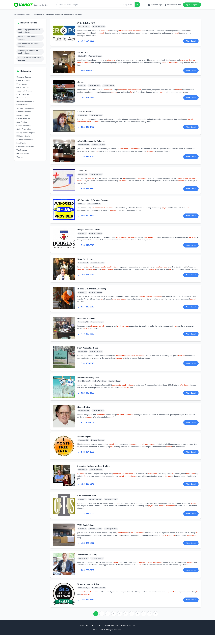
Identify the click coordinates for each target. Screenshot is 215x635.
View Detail (191, 41)
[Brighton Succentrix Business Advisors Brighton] (64, 475)
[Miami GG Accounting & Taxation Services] (64, 210)
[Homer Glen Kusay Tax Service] (64, 269)
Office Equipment (23, 87)
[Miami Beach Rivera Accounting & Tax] (64, 594)
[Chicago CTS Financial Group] (64, 505)
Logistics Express (23, 115)
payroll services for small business (27, 38)
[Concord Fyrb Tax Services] (64, 121)
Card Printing (21, 122)
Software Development (25, 108)
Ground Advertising (23, 126)
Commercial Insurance (25, 146)
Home (28, 15)
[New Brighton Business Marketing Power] (64, 387)
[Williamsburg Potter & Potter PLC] (64, 32)
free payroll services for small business (29, 58)
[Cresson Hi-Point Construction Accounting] (64, 298)
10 (150, 614)
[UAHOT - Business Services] (23, 4)
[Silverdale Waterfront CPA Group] (64, 564)
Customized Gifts (23, 119)
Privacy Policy (96, 625)
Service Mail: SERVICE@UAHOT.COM (119, 625)
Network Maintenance (25, 101)
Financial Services (23, 112)
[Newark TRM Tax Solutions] (64, 535)
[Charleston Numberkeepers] (64, 446)
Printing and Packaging (25, 133)
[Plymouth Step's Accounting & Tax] (64, 357)
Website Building (22, 105)
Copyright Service (23, 98)
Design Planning (22, 153)
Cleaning (19, 157)
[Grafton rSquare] (64, 91)
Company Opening (23, 77)
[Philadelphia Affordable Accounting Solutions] (64, 151)
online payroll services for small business (28, 52)
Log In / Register (192, 5)
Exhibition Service (23, 136)
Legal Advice (21, 143)
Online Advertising (23, 129)
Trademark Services (24, 91)
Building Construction (24, 140)
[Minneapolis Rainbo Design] (64, 416)
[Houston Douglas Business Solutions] (64, 239)
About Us (84, 625)
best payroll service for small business (29, 45)
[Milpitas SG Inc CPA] (64, 62)
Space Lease (21, 84)
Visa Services (21, 150)
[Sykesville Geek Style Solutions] (64, 328)
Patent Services (22, 94)
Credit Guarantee (23, 80)
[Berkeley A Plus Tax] (64, 180)
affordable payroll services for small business (29, 31)
